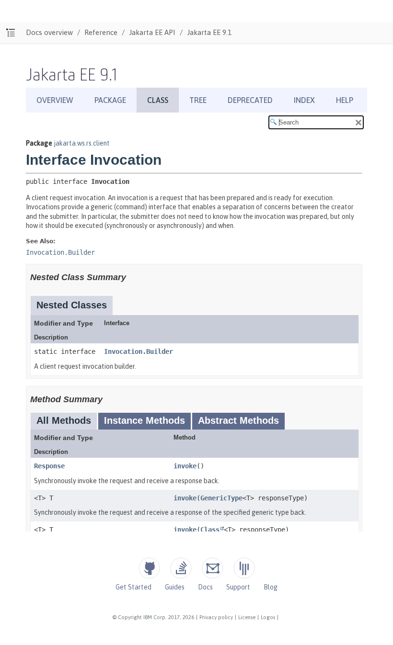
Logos (268, 617)
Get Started (133, 587)
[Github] (149, 568)
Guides (175, 587)
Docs (205, 587)
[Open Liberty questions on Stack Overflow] (181, 568)
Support (238, 587)
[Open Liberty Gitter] (244, 568)
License (246, 617)
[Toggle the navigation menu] (11, 33)
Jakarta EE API (152, 32)
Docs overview (49, 32)
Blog (270, 587)
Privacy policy (216, 617)
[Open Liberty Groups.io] (212, 568)
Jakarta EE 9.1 (209, 32)
